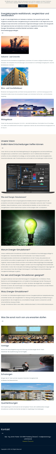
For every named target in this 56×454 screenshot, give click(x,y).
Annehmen (32, 6)
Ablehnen (23, 6)
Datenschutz (31, 441)
